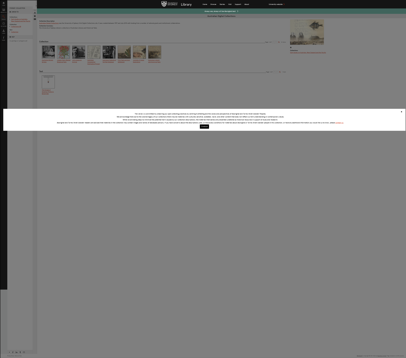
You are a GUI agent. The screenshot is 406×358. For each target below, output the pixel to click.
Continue (204, 126)
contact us (339, 122)
